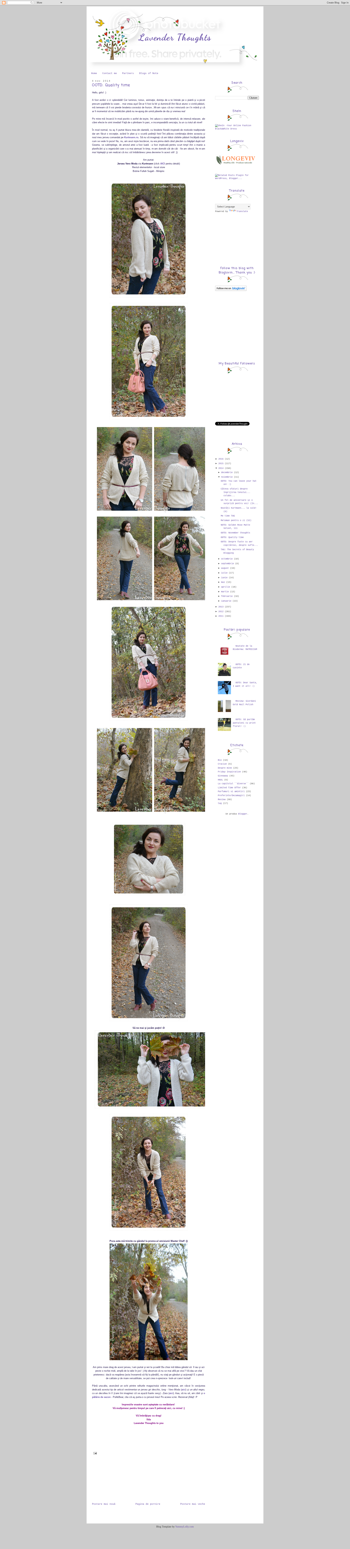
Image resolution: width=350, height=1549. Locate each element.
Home (94, 73)
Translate (242, 211)
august (225, 568)
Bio (220, 760)
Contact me (109, 73)
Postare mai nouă (103, 1504)
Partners (128, 73)
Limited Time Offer (229, 787)
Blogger (242, 814)
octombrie (227, 559)
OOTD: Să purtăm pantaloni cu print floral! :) (244, 723)
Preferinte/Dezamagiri (231, 795)
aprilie (226, 587)
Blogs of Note (148, 73)
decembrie (227, 472)
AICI (162, 163)
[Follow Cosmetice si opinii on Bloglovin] (231, 290)
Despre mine (225, 768)
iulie (225, 573)
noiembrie (227, 477)
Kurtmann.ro (131, 137)
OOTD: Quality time (111, 85)
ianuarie (227, 601)
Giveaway (223, 776)
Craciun (222, 764)
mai (223, 582)
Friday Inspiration (229, 772)
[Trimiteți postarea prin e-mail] (94, 1453)
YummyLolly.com (184, 1526)
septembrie (228, 563)
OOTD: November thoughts (235, 533)
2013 (221, 607)
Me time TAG (228, 516)
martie (225, 591)
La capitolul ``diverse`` (233, 783)
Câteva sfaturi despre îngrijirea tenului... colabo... (235, 492)
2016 (221, 459)
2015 (221, 463)
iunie (225, 577)
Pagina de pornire (147, 1504)
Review (221, 799)
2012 (221, 611)
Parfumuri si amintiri (231, 791)
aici (184, 1389)
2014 (221, 468)
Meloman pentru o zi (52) (236, 520)
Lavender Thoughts (175, 37)
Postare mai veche (192, 1504)
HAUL (220, 780)
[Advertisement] (110, 1480)
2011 (221, 616)
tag (220, 803)
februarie (227, 596)
